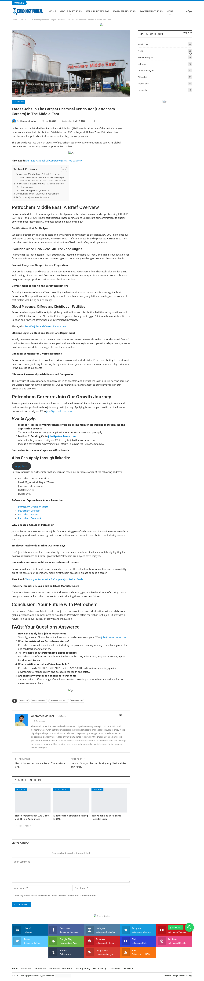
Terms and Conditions (60, 968)
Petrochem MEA (77, 701)
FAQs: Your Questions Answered (33, 197)
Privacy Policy (83, 968)
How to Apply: (27, 187)
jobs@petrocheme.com (59, 411)
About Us (26, 968)
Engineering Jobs (124, 11)
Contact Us (40, 968)
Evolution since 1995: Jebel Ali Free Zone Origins (44, 177)
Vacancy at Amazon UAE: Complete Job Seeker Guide (54, 579)
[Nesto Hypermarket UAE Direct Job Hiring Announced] (33, 800)
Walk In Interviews (97, 11)
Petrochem (24, 701)
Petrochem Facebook (29, 518)
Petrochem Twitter (28, 514)
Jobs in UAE (18, 102)
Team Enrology (185, 975)
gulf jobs (142, 63)
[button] (189, 927)
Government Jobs (151, 11)
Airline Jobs (143, 77)
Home (52, 11)
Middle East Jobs (71, 11)
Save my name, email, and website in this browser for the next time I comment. (56, 895)
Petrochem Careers (39, 701)
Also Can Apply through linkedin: (35, 190)
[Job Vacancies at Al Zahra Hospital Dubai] (109, 800)
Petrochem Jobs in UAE (59, 701)
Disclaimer (114, 968)
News (140, 50)
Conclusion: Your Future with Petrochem (37, 193)
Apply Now (21, 466)
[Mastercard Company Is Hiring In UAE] (71, 800)
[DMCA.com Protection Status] (63, 975)
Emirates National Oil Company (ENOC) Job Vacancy (53, 160)
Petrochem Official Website (33, 506)
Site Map (128, 968)
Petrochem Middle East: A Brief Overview (38, 174)
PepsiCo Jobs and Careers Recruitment (46, 326)
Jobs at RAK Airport (44, 3)
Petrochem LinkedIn (29, 510)
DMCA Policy (99, 968)
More (170, 11)
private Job (143, 90)
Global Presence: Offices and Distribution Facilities (45, 180)
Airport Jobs (143, 83)
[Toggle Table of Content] (62, 169)
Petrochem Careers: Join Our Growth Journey (40, 183)
